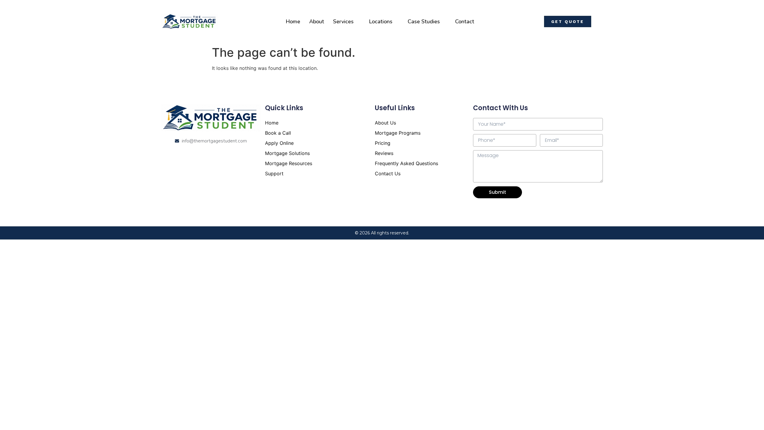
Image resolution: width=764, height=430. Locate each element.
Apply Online (279, 143)
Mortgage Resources (288, 163)
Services (343, 21)
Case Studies (424, 21)
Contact (464, 21)
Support (274, 173)
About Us (385, 123)
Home (293, 21)
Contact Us (388, 173)
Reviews (384, 153)
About (316, 21)
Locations (380, 21)
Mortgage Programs (397, 133)
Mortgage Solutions (287, 153)
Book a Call (278, 133)
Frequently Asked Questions (406, 163)
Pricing (382, 143)
